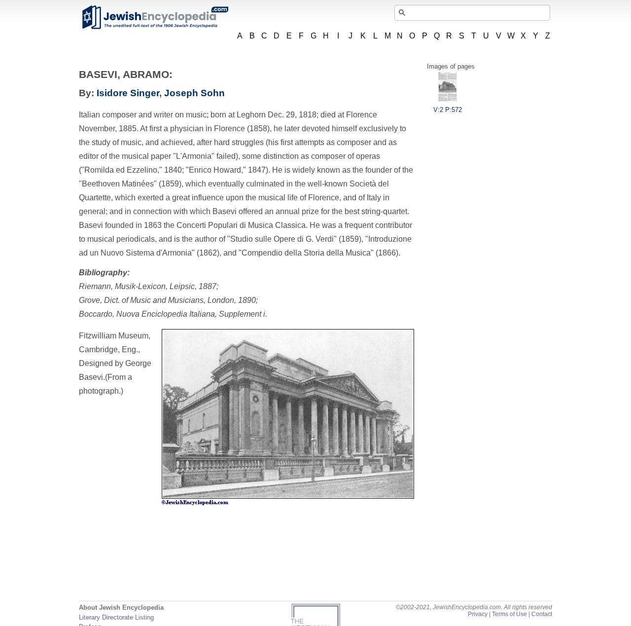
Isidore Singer (128, 93)
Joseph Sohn (194, 93)
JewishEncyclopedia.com (154, 17)
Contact (541, 614)
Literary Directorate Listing (116, 617)
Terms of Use (509, 614)
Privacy (478, 614)
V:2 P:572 (447, 109)
